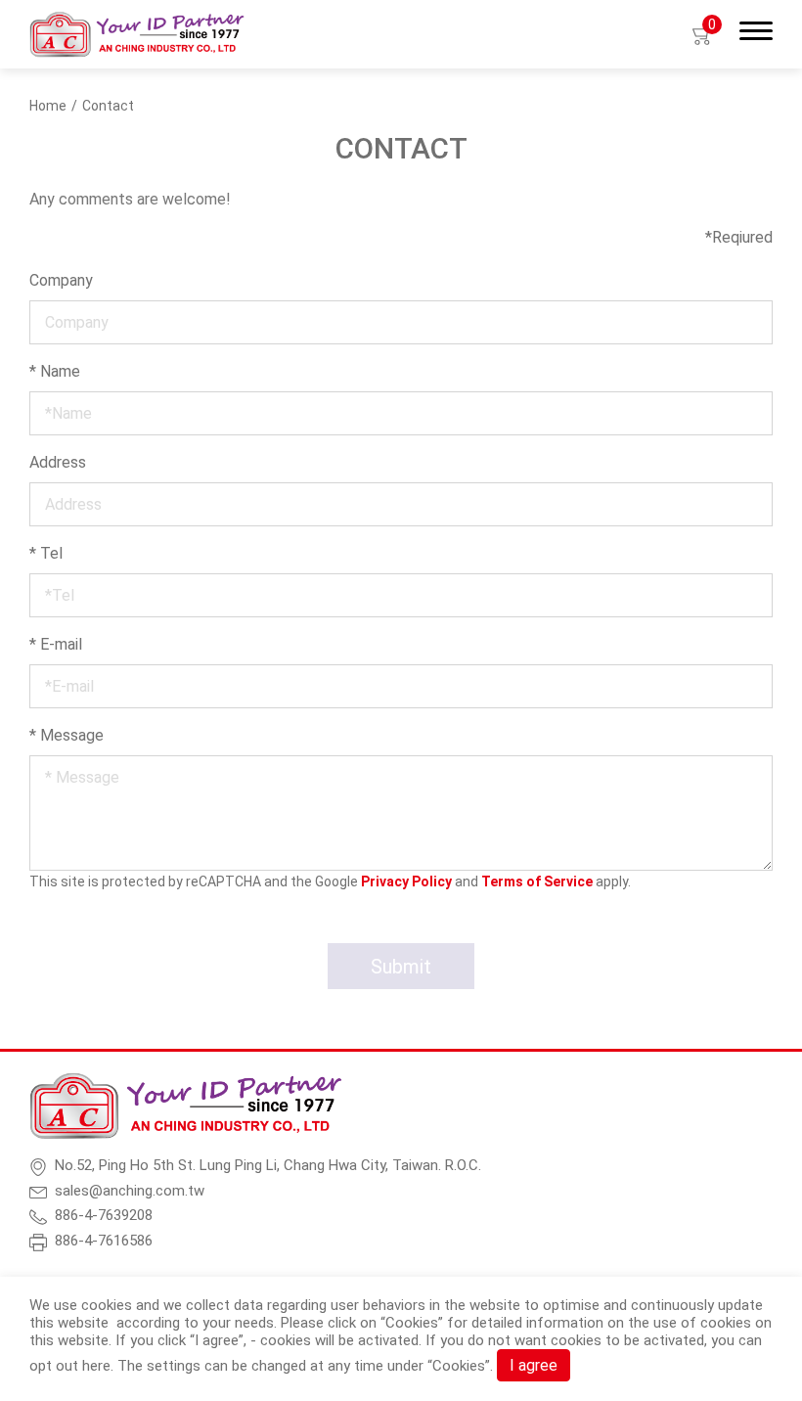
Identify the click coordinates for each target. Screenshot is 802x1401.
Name (54, 371)
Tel (46, 553)
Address (57, 462)
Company (61, 280)
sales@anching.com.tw (129, 1190)
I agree (533, 1365)
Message (66, 735)
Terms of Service (537, 881)
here (96, 1366)
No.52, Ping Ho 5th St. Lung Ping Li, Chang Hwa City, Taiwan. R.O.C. (268, 1165)
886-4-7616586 (104, 1240)
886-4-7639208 (104, 1215)
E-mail (55, 644)
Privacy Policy (406, 881)
